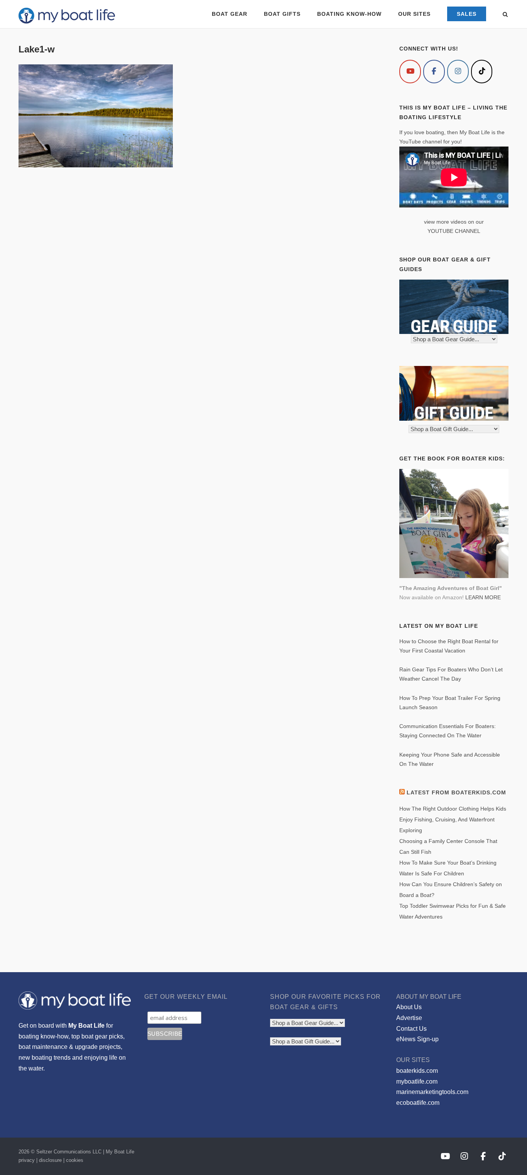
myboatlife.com (416, 1081)
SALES (466, 14)
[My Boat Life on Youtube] (410, 71)
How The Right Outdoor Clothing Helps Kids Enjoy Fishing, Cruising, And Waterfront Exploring (452, 819)
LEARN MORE (483, 597)
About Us (409, 1007)
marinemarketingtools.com (432, 1092)
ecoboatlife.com (417, 1102)
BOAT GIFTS (282, 14)
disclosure (50, 1160)
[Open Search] (505, 15)
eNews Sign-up (417, 1039)
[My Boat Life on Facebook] (434, 71)
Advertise (409, 1018)
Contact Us (411, 1028)
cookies (74, 1160)
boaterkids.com (417, 1070)
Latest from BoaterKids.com (456, 792)
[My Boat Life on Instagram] (458, 71)
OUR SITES (414, 14)
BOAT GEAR (229, 14)
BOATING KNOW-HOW (349, 14)
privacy (27, 1160)
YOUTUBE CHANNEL (453, 231)
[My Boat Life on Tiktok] (482, 71)
